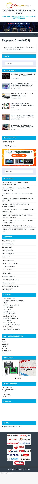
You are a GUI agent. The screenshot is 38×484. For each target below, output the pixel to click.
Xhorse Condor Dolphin (10, 318)
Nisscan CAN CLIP (9, 312)
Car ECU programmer (8, 253)
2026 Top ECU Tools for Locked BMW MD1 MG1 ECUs (22, 94)
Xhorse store (6, 394)
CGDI (3, 353)
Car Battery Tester (8, 244)
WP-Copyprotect (9, 473)
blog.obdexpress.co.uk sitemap (11, 426)
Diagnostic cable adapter (10, 263)
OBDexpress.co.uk (8, 387)
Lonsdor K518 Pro (9, 298)
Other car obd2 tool (8, 283)
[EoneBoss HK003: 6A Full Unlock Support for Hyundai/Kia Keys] (6, 88)
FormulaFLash (7, 320)
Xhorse (4, 342)
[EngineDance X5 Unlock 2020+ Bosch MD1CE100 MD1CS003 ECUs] (6, 129)
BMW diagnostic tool (8, 240)
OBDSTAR (5, 344)
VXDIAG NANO (8, 307)
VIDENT (4, 348)
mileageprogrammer (8, 390)
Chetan (6, 473)
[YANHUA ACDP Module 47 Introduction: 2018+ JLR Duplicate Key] (6, 107)
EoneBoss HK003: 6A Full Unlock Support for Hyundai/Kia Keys (22, 85)
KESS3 (5, 303)
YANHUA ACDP (7, 351)
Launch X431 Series (8, 270)
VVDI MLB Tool (8, 327)
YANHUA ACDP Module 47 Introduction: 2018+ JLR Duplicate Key (22, 105)
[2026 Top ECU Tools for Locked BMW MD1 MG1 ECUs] (6, 98)
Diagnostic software (8, 266)
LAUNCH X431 (7, 309)
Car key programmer (8, 260)
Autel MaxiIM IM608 (9, 316)
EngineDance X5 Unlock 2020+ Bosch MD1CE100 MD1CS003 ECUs (22, 126)
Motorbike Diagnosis (8, 276)
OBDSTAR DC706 (9, 322)
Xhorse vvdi (5, 392)
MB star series (6, 273)
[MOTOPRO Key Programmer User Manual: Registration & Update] (6, 119)
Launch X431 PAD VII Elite (11, 329)
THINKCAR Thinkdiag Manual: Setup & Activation (17, 226)
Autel (3, 340)
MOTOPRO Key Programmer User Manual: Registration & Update (22, 116)
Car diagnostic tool (8, 250)
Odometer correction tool (10, 279)
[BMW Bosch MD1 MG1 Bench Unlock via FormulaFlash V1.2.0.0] (6, 78)
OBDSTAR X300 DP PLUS (11, 305)
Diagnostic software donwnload (13, 301)
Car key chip (6, 257)
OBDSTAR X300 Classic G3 (11, 325)
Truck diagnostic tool (8, 289)
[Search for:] (19, 63)
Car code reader (7, 247)
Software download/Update (10, 286)
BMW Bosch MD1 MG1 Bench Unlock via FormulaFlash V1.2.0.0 (23, 75)
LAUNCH (5, 346)
